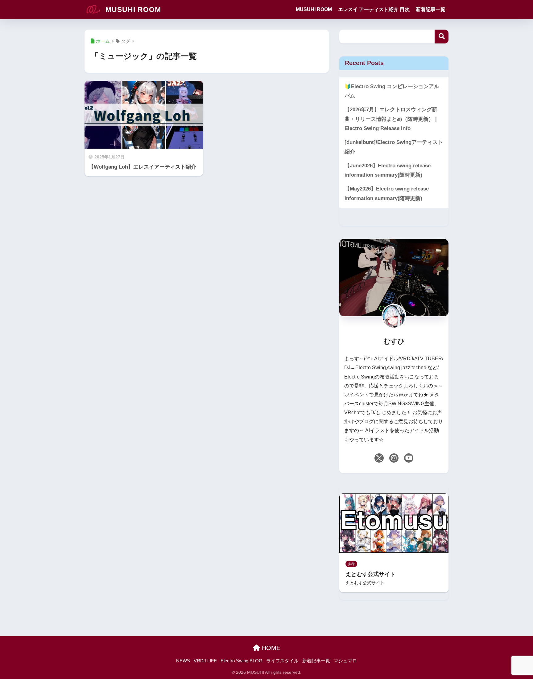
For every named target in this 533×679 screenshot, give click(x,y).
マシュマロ (345, 660)
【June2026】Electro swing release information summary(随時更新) (388, 170)
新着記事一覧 (430, 9)
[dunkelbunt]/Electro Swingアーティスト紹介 (394, 147)
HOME (270, 647)
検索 (441, 36)
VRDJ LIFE (205, 660)
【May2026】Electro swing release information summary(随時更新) (387, 193)
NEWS (183, 660)
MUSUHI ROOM (132, 10)
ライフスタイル (282, 660)
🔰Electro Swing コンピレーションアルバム (392, 91)
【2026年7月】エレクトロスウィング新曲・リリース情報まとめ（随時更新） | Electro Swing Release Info (391, 119)
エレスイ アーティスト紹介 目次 (374, 9)
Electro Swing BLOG (241, 660)
